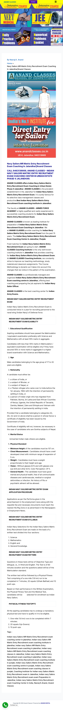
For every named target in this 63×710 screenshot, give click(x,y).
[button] (55, 2)
